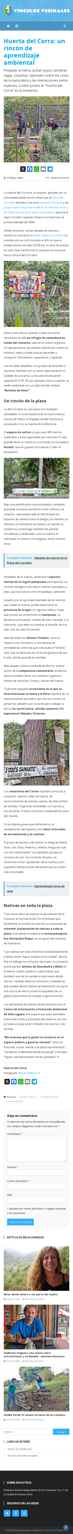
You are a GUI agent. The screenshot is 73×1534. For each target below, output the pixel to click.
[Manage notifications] (66, 1527)
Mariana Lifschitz (34, 1299)
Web (9, 1194)
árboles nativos (28, 1096)
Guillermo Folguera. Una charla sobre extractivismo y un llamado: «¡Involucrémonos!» (34, 1354)
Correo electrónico (18, 1181)
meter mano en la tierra (48, 235)
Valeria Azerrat (60, 177)
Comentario (14, 1133)
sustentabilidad (14, 1101)
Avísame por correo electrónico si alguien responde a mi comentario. (36, 1210)
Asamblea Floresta (50, 202)
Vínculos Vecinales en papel (22, 1455)
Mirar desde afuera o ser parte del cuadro (31, 1294)
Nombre (12, 1167)
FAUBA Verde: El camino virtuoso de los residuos (34, 1415)
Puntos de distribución (19, 1449)
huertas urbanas (50, 1096)
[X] (23, 169)
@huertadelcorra (29, 1073)
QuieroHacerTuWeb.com (56, 1530)
